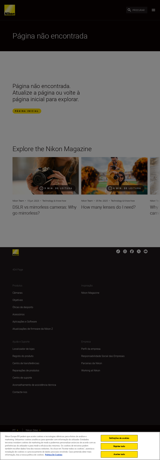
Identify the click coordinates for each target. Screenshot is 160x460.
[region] (80, 446)
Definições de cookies (119, 438)
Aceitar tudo (119, 454)
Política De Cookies (53, 454)
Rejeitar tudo (119, 446)
